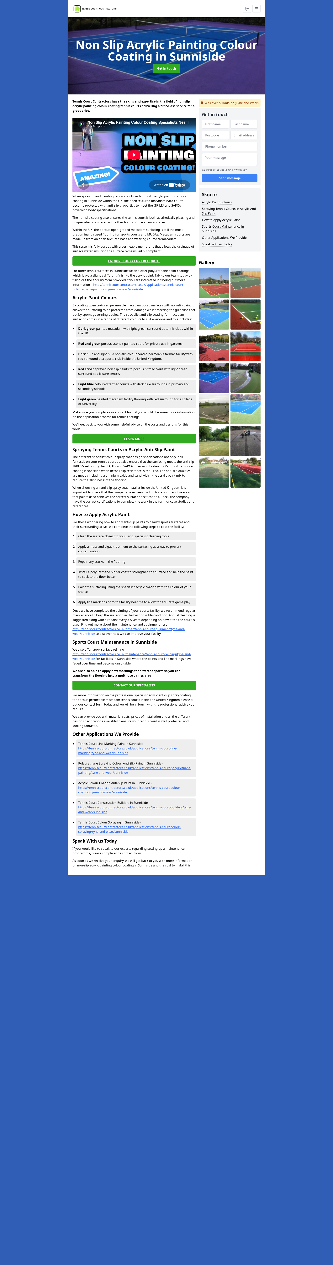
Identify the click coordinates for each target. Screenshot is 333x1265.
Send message (230, 178)
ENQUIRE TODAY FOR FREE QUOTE (134, 261)
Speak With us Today (217, 244)
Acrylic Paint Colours (217, 202)
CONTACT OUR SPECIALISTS (134, 685)
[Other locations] (247, 9)
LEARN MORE (134, 439)
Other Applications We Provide (224, 238)
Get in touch (166, 68)
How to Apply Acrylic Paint (221, 220)
